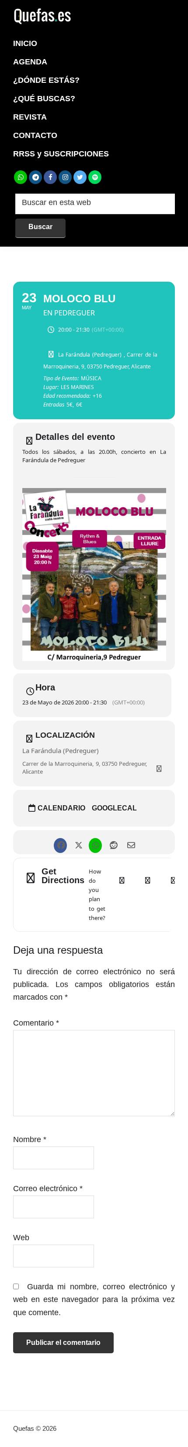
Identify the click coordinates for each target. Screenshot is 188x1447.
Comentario (36, 1023)
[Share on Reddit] (112, 842)
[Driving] (147, 895)
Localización (65, 735)
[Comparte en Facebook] (60, 842)
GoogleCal (114, 808)
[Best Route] (121, 895)
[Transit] (173, 895)
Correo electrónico (48, 1188)
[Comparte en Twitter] (77, 842)
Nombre (29, 1139)
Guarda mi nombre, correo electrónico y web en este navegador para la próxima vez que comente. (94, 1299)
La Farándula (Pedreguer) (60, 750)
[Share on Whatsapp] (95, 842)
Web (21, 1237)
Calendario (61, 808)
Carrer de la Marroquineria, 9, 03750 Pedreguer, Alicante (84, 767)
